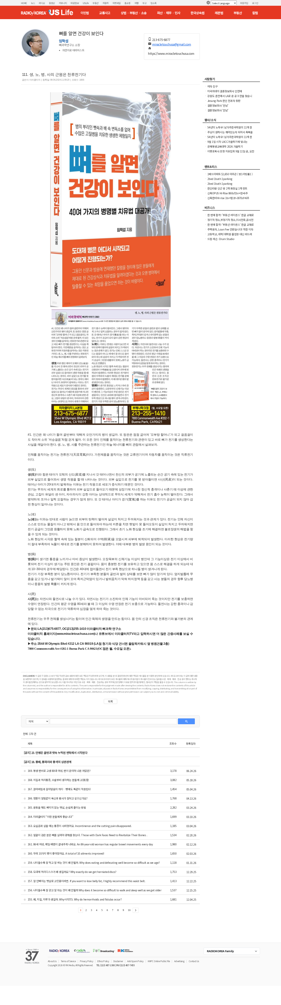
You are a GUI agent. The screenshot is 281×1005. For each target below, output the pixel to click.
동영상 (52, 3)
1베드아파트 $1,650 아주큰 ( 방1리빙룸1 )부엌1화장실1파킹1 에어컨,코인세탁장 (230, 176)
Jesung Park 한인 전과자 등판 (223, 101)
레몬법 (219, 13)
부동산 (95, 3)
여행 (137, 3)
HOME (24, 3)
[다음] (136, 910)
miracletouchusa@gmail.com (171, 44)
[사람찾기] (231, 80)
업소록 (153, 3)
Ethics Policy (103, 961)
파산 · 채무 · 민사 (168, 13)
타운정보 (75, 3)
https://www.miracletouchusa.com (171, 53)
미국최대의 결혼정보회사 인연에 (224, 91)
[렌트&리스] (231, 167)
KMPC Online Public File (159, 961)
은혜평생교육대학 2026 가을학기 (225, 146)
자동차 (106, 3)
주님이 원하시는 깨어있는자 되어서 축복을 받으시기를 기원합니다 (230, 134)
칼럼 (255, 13)
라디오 (42, 3)
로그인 (255, 3)
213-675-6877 (161, 39)
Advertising (179, 961)
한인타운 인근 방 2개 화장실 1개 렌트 (227, 188)
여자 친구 (212, 86)
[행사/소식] (231, 121)
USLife (86, 3)
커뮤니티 (63, 3)
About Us (52, 961)
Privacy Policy (86, 961)
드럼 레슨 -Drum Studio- (221, 239)
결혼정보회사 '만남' (217, 105)
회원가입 (244, 3)
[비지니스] (231, 208)
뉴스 (33, 3)
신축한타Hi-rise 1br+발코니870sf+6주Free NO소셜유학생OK (228, 200)
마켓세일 (117, 3)
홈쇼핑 (127, 3)
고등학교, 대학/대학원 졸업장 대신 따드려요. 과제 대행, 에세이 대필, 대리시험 (229, 236)
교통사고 (104, 13)
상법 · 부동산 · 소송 (134, 13)
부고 (144, 3)
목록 (110, 701)
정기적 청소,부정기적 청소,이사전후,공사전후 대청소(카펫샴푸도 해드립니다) (230, 222)
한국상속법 (197, 13)
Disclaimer (118, 961)
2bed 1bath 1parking (219, 179)
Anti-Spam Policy (135, 961)
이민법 (84, 13)
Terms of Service (68, 961)
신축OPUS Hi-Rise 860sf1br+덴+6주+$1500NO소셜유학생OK (227, 195)
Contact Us (194, 961)
